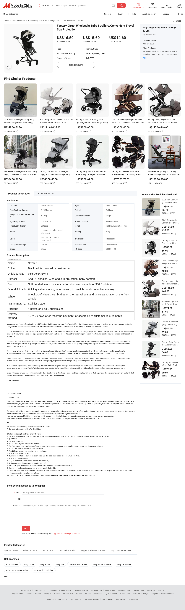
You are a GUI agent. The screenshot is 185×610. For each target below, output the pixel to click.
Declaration (120, 599)
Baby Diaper (29, 564)
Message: (16, 505)
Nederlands (97, 593)
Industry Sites (110, 590)
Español (38, 593)
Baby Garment (12, 564)
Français (57, 593)
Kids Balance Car (30, 550)
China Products (39, 590)
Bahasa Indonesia (167, 593)
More (145, 58)
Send (26, 528)
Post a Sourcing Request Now (68, 533)
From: (17, 492)
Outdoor (44, 226)
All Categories (12, 14)
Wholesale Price (96, 590)
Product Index (139, 590)
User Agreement (107, 599)
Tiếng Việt (154, 593)
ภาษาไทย (136, 593)
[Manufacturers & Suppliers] (17, 5)
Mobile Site (151, 590)
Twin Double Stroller (67, 550)
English (29, 593)
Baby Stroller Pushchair (43, 570)
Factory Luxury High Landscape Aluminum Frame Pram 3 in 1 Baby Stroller (170, 282)
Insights (161, 590)
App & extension (149, 14)
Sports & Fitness (11, 550)
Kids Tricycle (48, 550)
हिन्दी (128, 593)
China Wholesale (81, 590)
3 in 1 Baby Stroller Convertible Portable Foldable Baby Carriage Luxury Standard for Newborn (170, 221)
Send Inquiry (76, 64)
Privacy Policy (133, 599)
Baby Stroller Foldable (102, 564)
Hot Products (26, 590)
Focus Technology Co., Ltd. (75, 599)
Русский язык (68, 593)
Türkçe (145, 593)
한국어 (114, 593)
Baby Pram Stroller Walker (17, 570)
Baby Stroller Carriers (78, 564)
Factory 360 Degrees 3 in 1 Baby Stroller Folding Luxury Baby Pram (170, 363)
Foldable (109, 210)
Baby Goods (45, 564)
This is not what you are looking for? (37, 533)
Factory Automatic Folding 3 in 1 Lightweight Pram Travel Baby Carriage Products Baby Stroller (170, 241)
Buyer (120, 14)
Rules (180, 14)
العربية (107, 593)
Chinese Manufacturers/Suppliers (60, 590)
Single (108, 215)
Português (47, 593)
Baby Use (60, 564)
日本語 (122, 593)
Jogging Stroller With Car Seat (93, 550)
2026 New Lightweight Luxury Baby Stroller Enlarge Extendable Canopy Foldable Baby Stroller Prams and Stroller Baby (170, 201)
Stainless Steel (112, 221)
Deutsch (88, 593)
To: (19, 499)
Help (134, 14)
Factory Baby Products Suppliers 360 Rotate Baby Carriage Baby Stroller (170, 343)
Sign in (179, 7)
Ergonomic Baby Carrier (121, 550)
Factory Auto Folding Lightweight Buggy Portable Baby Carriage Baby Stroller (170, 323)
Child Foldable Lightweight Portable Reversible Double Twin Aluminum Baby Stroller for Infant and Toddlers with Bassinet (170, 262)
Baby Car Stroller (124, 564)
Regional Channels (124, 590)
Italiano (79, 593)
